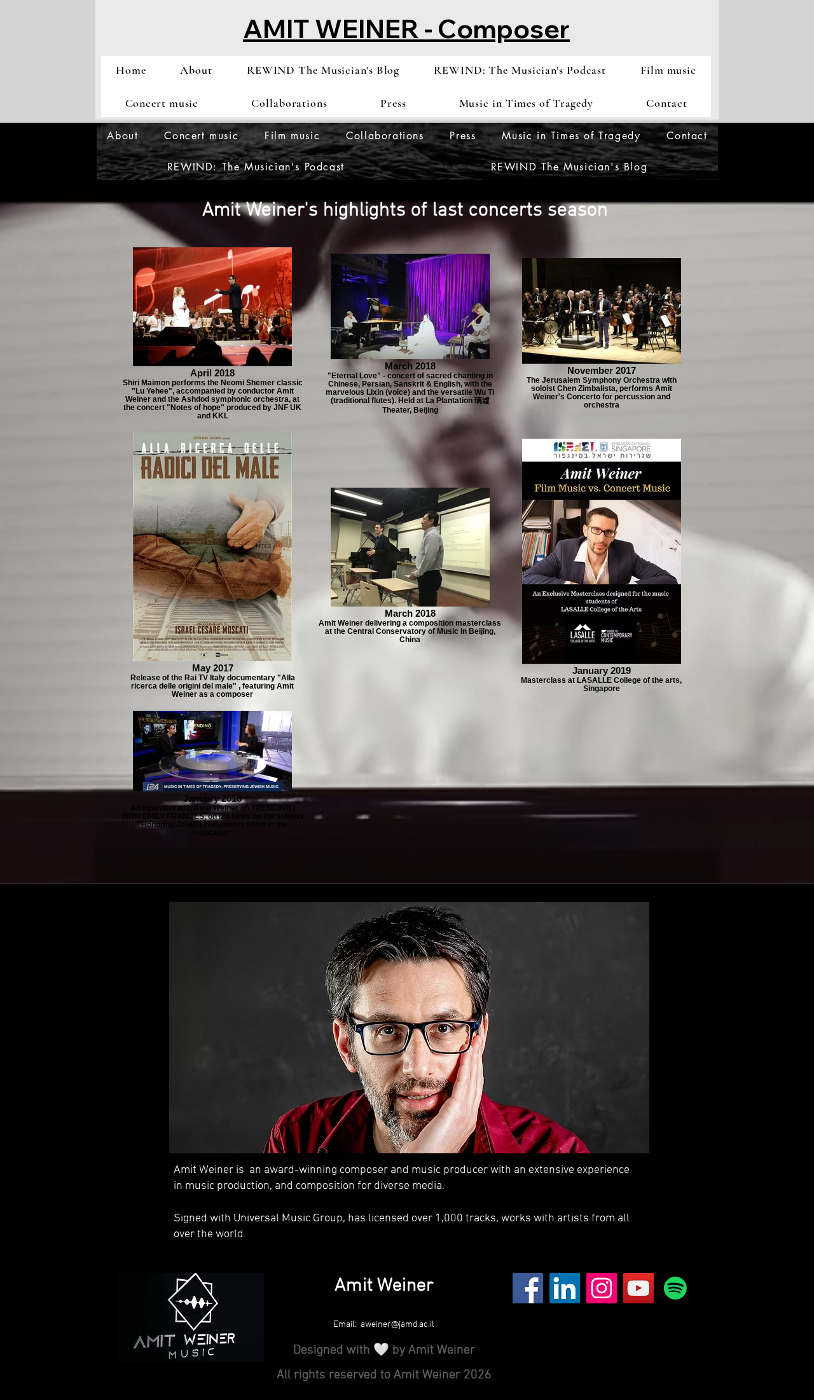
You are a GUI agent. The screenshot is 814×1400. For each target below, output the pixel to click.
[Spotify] (675, 1288)
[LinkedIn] (564, 1288)
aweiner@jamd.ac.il (397, 1324)
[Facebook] (528, 1288)
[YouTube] (638, 1288)
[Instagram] (601, 1288)
